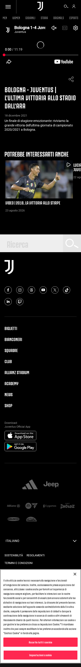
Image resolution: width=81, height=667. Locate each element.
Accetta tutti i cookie (40, 642)
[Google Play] (20, 447)
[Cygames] (49, 506)
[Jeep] (51, 484)
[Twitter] (54, 290)
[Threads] (31, 290)
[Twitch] (19, 301)
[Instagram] (19, 290)
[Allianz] (13, 506)
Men (5, 17)
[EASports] (31, 506)
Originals (58, 17)
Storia (44, 17)
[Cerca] (66, 7)
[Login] (73, 7)
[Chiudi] (75, 574)
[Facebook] (8, 290)
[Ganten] (31, 519)
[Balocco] (13, 519)
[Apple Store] (20, 436)
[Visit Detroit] (67, 506)
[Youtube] (43, 290)
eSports (73, 17)
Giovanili (30, 17)
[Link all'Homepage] (40, 6)
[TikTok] (66, 290)
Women (16, 17)
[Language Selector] (74, 542)
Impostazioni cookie (40, 655)
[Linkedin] (8, 301)
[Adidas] (30, 484)
